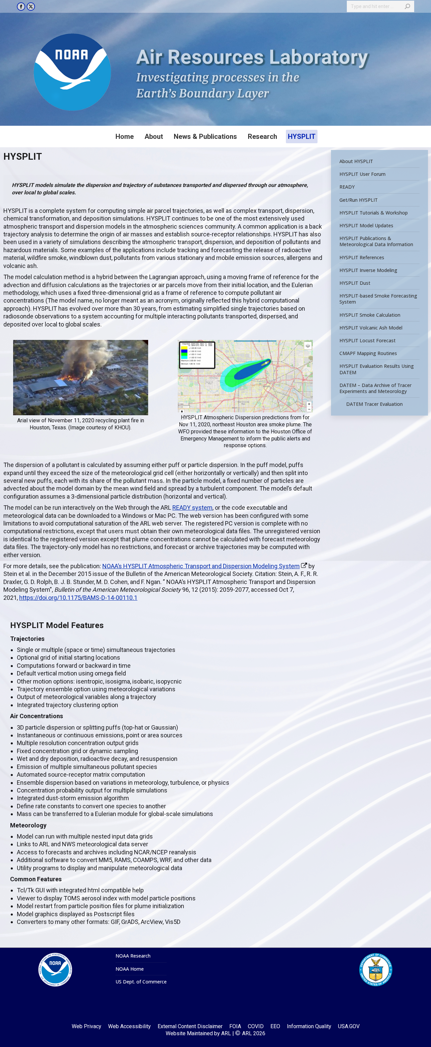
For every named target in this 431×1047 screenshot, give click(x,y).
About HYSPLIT (356, 161)
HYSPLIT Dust (354, 283)
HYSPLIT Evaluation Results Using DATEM (376, 369)
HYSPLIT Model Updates (366, 226)
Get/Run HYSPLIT (358, 200)
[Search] (407, 6)
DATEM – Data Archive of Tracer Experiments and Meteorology (375, 388)
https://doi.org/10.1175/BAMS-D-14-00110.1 (78, 597)
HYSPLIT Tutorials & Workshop (373, 213)
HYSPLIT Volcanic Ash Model (370, 328)
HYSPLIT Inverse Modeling (368, 270)
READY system (192, 507)
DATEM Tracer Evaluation (374, 404)
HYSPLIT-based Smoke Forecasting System (378, 299)
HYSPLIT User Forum (362, 174)
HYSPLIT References (361, 257)
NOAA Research (133, 956)
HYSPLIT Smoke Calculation (369, 315)
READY (347, 187)
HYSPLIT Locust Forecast (367, 341)
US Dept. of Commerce (141, 982)
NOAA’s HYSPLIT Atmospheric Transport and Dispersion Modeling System (201, 566)
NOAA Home (129, 969)
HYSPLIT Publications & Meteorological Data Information (376, 241)
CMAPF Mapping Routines (368, 353)
